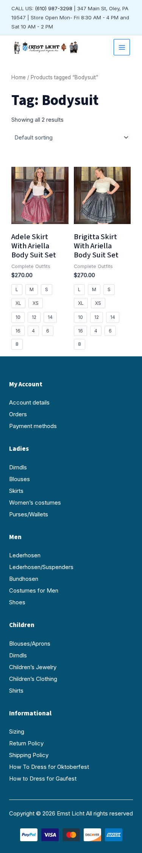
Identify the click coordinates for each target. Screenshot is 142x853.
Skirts (16, 490)
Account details (29, 402)
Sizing (16, 731)
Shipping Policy (28, 755)
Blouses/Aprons (29, 643)
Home (18, 77)
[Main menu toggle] (122, 47)
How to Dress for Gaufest (42, 778)
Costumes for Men (33, 590)
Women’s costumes (35, 502)
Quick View (40, 217)
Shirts (16, 690)
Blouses (19, 479)
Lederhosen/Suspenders (41, 567)
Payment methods (33, 426)
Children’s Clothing (33, 678)
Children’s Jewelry (32, 667)
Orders (18, 414)
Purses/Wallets (28, 514)
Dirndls (18, 467)
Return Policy (26, 743)
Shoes (17, 602)
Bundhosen (23, 578)
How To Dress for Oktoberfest (49, 766)
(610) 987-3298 (53, 8)
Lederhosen (25, 555)
